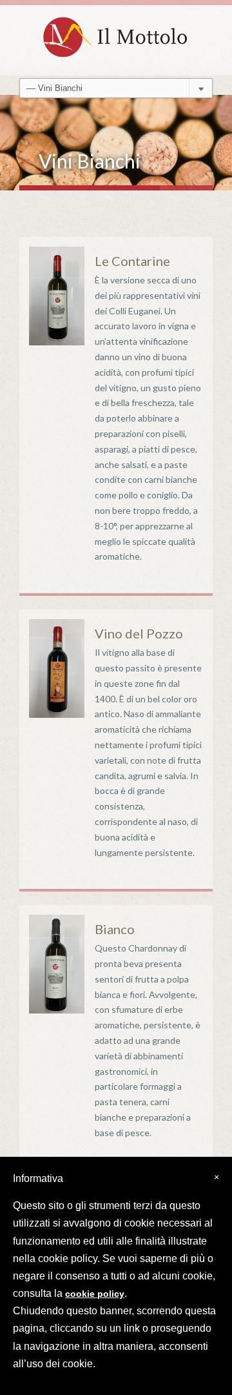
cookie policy (94, 1293)
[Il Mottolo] (116, 34)
